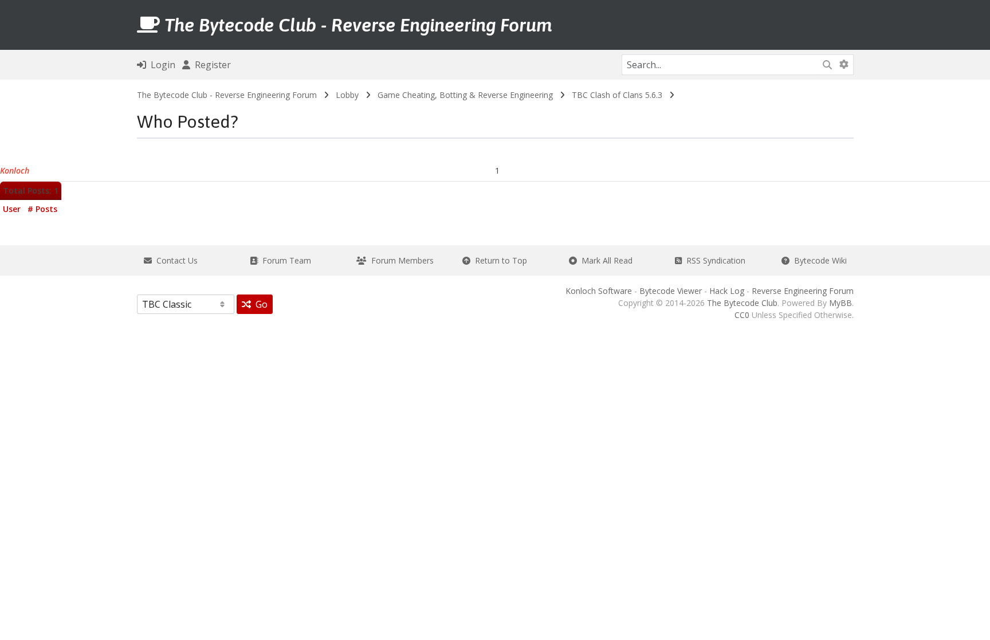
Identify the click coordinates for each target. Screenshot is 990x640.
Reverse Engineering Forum (803, 290)
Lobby (347, 94)
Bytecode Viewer (670, 290)
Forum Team (284, 260)
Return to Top (498, 260)
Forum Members (400, 260)
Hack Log (726, 290)
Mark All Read (604, 260)
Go (259, 304)
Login (160, 64)
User (12, 208)
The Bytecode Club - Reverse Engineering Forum (227, 94)
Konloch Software (598, 290)
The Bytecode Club (742, 302)
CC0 (741, 314)
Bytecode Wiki (818, 260)
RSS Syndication (713, 260)
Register (210, 64)
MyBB (840, 302)
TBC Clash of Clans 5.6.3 (617, 94)
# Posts (42, 208)
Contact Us (175, 260)
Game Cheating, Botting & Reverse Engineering (465, 94)
